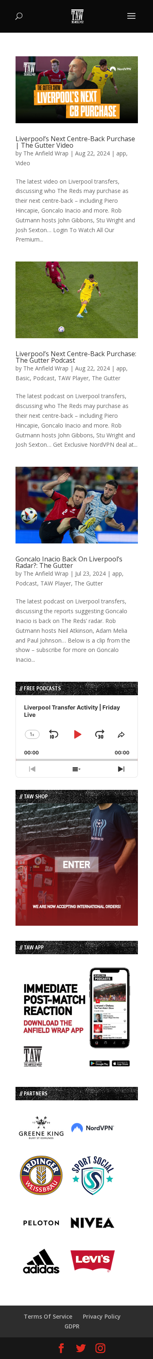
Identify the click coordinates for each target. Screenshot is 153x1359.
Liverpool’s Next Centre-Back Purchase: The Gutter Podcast (76, 357)
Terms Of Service (48, 1316)
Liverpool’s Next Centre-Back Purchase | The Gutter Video (75, 142)
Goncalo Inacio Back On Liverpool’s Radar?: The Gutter (69, 562)
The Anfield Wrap (46, 153)
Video (23, 163)
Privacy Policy (102, 1316)
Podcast (44, 378)
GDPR (72, 1326)
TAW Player (73, 378)
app (121, 153)
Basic (23, 378)
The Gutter (106, 378)
